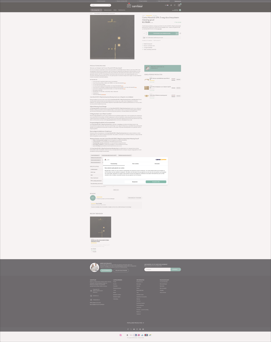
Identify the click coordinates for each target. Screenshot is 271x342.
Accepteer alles (156, 181)
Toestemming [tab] (114, 163)
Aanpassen (135, 181)
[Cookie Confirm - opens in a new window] (161, 159)
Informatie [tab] (157, 163)
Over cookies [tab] (135, 163)
